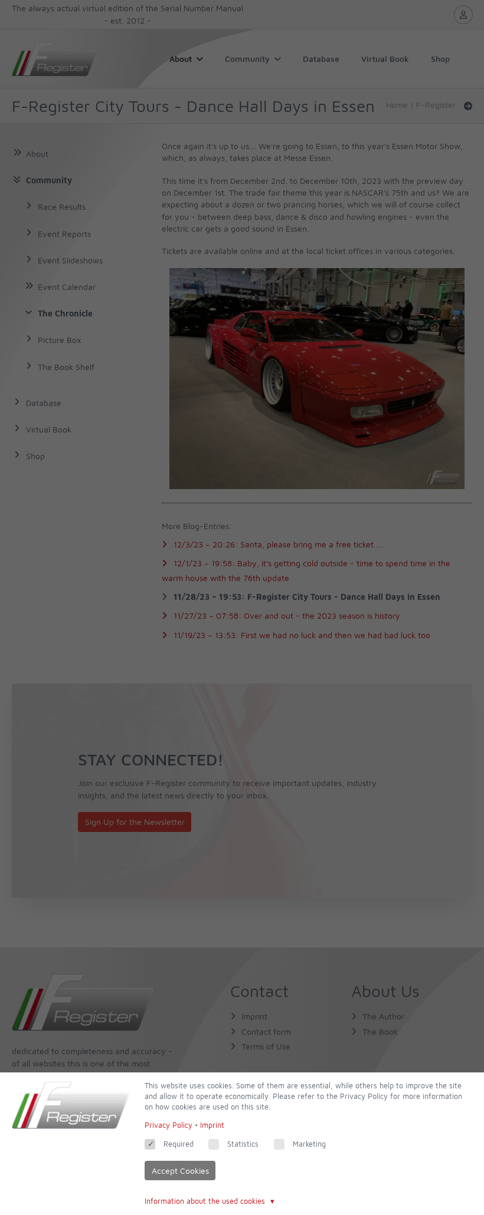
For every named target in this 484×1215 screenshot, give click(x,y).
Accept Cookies (180, 1171)
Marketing (309, 1144)
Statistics (243, 1144)
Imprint (212, 1125)
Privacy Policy (168, 1125)
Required (178, 1144)
